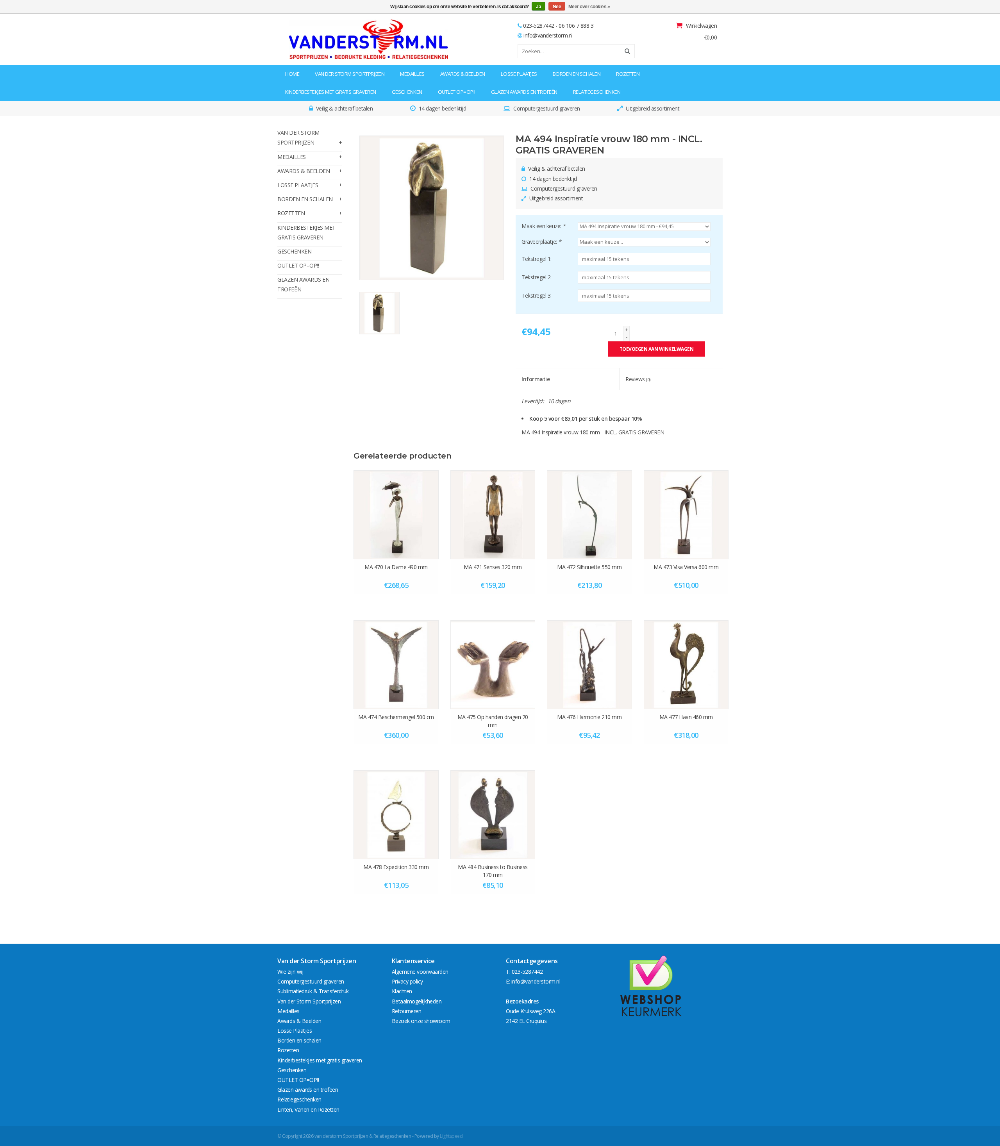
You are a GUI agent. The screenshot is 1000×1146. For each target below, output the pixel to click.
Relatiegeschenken (597, 91)
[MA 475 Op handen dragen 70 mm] (493, 664)
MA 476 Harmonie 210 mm (589, 717)
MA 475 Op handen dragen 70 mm (492, 720)
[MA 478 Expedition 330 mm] (396, 814)
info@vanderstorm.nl (548, 35)
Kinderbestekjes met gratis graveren (330, 91)
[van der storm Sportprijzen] (326, 39)
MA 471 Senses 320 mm (492, 567)
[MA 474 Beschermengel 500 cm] (396, 664)
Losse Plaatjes (519, 73)
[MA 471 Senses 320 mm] (493, 514)
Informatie (535, 379)
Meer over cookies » (589, 6)
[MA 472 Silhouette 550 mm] (589, 514)
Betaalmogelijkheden (417, 1001)
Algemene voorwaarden (420, 971)
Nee (557, 6)
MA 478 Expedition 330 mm (396, 867)
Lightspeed (451, 1136)
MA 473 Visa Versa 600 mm (686, 567)
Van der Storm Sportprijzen (349, 73)
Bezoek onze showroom (421, 1021)
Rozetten (627, 73)
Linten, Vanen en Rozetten (308, 1109)
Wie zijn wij (290, 971)
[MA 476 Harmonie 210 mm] (589, 664)
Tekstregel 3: (536, 295)
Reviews (637, 379)
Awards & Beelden (462, 73)
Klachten (402, 991)
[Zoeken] (624, 51)
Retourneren (406, 1011)
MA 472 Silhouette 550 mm (589, 567)
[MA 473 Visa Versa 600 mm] (686, 514)
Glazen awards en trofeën (524, 91)
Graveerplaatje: (541, 241)
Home (292, 73)
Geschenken (407, 91)
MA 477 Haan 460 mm (686, 717)
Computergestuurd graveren (310, 981)
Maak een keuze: (543, 226)
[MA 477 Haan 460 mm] (686, 664)
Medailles (412, 73)
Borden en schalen (577, 73)
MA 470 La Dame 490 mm (396, 567)
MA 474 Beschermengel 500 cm (396, 717)
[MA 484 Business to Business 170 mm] (493, 814)
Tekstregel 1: (536, 258)
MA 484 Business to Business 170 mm (493, 870)
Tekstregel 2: (536, 277)
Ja (538, 6)
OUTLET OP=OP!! (456, 91)
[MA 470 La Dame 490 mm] (396, 514)
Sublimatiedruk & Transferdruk (313, 991)
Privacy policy (407, 981)
